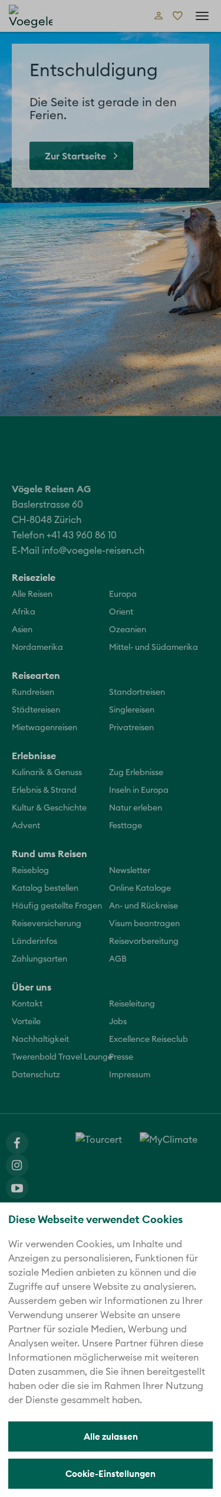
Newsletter (129, 871)
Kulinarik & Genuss (47, 773)
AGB (118, 959)
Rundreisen (33, 692)
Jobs (118, 1022)
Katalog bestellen (45, 888)
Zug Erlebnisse (136, 773)
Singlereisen (131, 710)
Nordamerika (37, 647)
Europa (123, 594)
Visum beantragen (144, 924)
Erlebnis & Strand (44, 790)
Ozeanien (127, 630)
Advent (26, 826)
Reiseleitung (132, 1004)
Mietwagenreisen (44, 728)
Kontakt (27, 1004)
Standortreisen (137, 692)
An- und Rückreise (143, 906)
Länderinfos (34, 941)
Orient (121, 612)
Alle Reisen (32, 594)
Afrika (23, 612)
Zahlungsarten (39, 959)
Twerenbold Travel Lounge (62, 1057)
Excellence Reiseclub (148, 1039)
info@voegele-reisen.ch (93, 550)
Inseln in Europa (139, 790)
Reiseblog (30, 871)
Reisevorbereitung (144, 941)
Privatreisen (131, 728)
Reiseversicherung (46, 924)
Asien (22, 630)
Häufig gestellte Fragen (57, 906)
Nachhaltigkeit (40, 1039)
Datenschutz (36, 1075)
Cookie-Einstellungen (110, 1473)
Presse (121, 1057)
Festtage (125, 826)
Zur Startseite (75, 156)
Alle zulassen (111, 1436)
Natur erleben (135, 808)
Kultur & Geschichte (49, 808)
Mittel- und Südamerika (153, 647)
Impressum (129, 1075)
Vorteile (26, 1022)
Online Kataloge (140, 888)
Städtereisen (36, 710)
